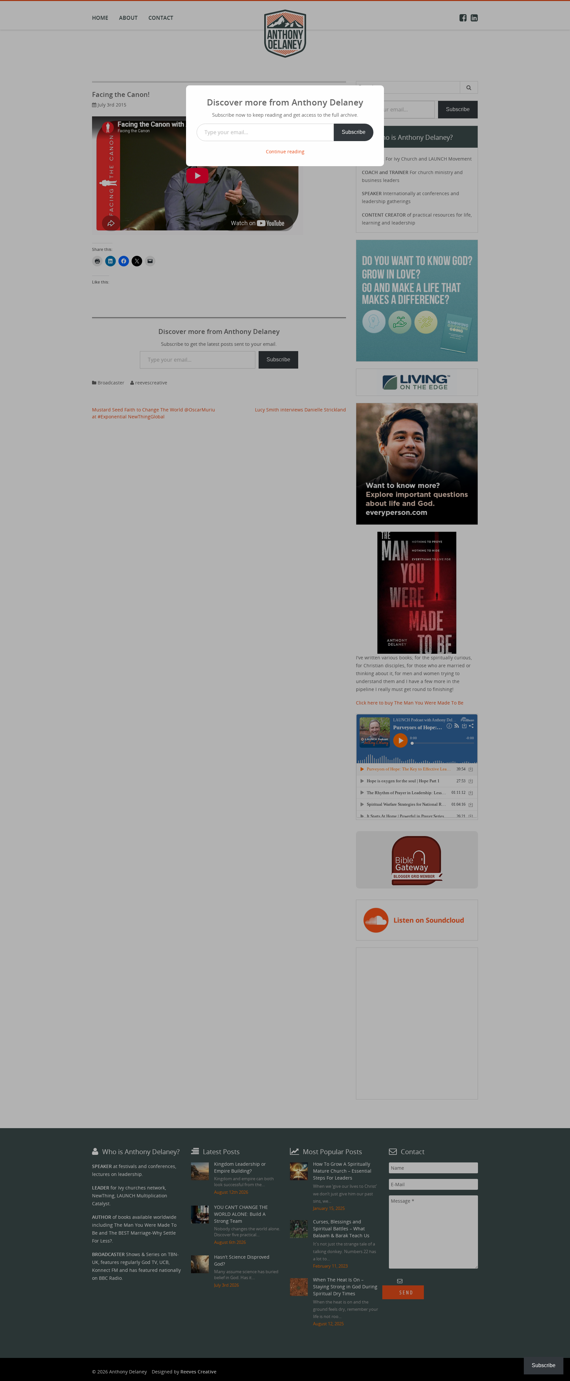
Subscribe (353, 132)
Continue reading (285, 151)
